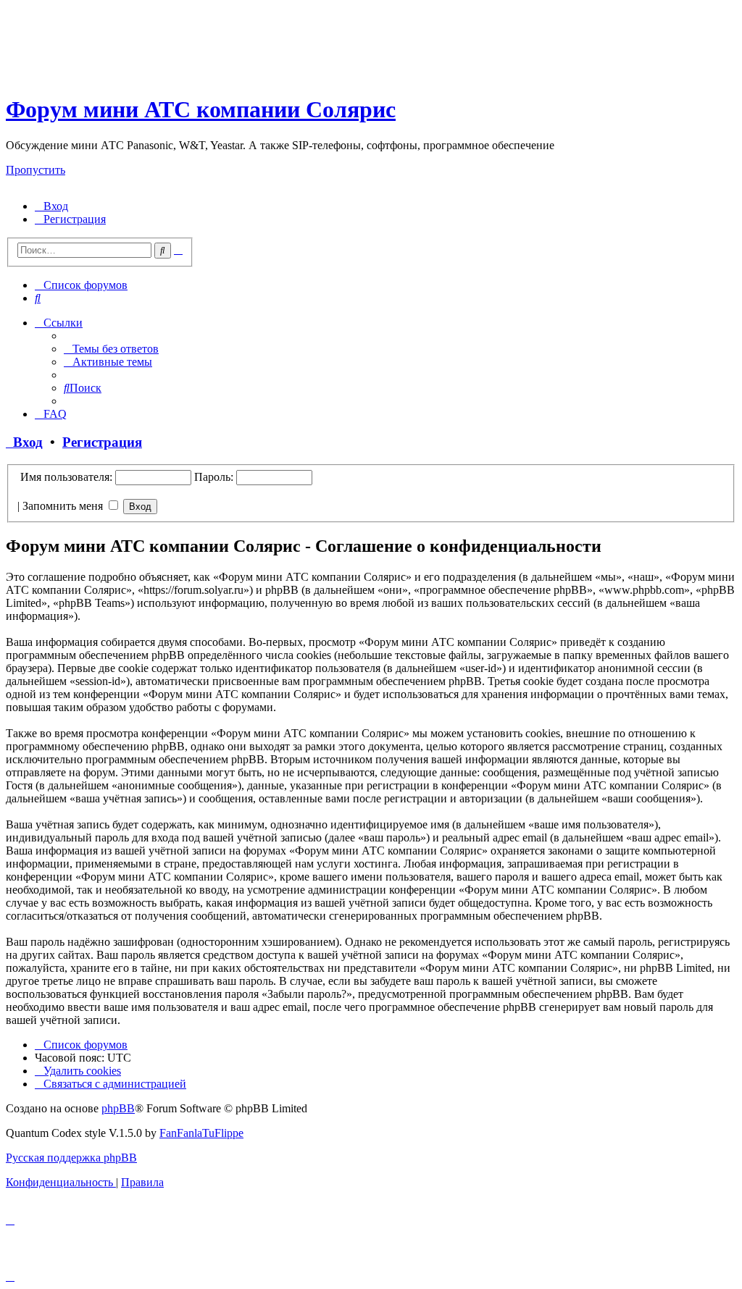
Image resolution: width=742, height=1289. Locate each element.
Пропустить (35, 170)
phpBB (118, 1108)
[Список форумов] (132, 74)
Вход (24, 442)
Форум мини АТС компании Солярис (201, 109)
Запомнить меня (64, 506)
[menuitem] (51, 206)
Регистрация (102, 442)
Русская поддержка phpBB (71, 1157)
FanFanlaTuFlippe (201, 1133)
